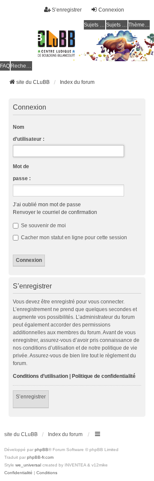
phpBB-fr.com (40, 457)
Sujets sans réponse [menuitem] (94, 25)
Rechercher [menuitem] (21, 66)
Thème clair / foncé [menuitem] (139, 25)
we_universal (28, 465)
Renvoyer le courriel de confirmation (55, 212)
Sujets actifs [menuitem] (116, 25)
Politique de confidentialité (104, 376)
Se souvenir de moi (43, 226)
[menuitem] (18, 473)
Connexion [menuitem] (111, 10)
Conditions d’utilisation (40, 376)
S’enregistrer (31, 397)
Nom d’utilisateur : (28, 133)
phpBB (41, 449)
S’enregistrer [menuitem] (67, 10)
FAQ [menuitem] (5, 66)
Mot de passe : (22, 172)
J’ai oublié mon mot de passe (47, 205)
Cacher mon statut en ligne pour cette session (73, 237)
